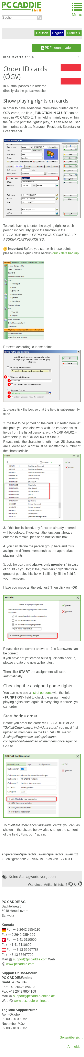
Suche (40, 17)
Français (73, 33)
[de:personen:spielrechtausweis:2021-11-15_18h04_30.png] (42, 487)
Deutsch (42, 33)
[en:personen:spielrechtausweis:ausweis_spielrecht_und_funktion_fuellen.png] (42, 376)
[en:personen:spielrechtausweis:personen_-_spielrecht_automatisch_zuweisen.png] (23, 300)
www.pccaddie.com (20, 964)
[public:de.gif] (4, 929)
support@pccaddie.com (30, 959)
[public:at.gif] (4, 949)
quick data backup (65, 253)
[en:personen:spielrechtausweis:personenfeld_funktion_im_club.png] (42, 178)
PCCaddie (21, 7)
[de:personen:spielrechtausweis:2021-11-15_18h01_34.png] (42, 618)
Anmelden (74, 1046)
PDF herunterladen (59, 47)
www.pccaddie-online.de (31, 1000)
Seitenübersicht (71, 1037)
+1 (79, 883)
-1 (70, 884)
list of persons (42, 692)
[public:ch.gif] (4, 939)
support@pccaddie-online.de (34, 996)
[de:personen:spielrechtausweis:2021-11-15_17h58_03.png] (42, 785)
